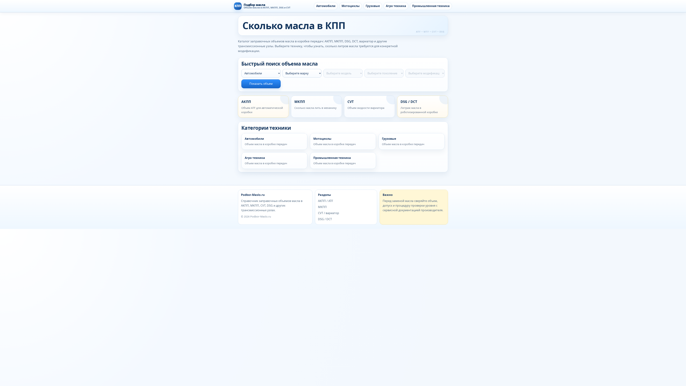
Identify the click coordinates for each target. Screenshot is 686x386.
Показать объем (261, 84)
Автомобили (325, 6)
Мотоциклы (351, 6)
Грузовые (373, 6)
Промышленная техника (431, 6)
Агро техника (396, 6)
